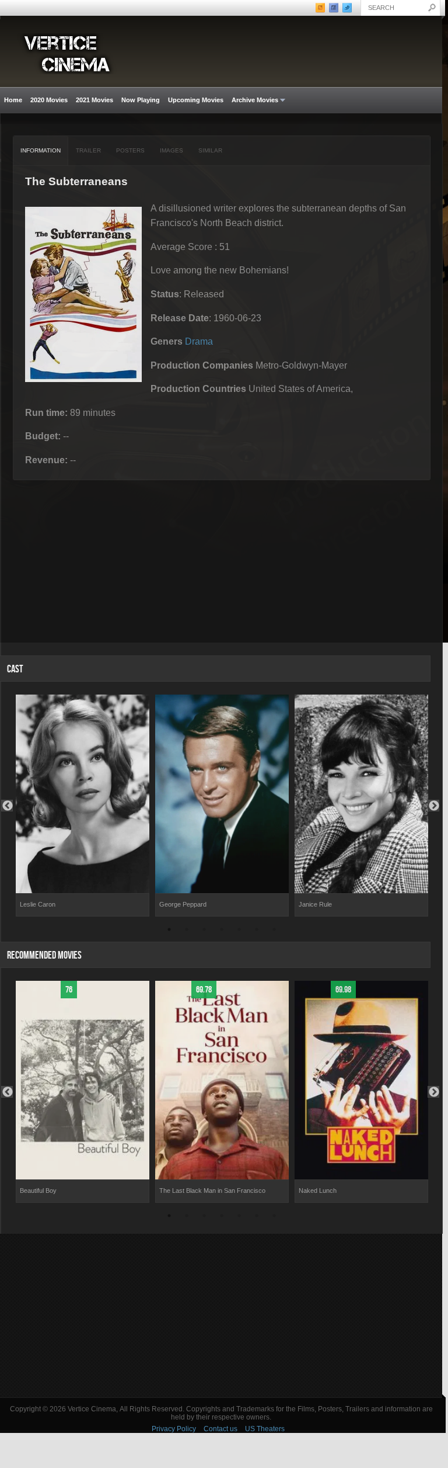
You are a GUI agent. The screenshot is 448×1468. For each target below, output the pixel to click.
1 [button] (169, 931)
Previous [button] (7, 805)
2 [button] (186, 931)
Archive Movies (253, 100)
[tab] (40, 150)
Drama (199, 341)
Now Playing (140, 99)
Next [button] (433, 805)
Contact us (220, 1429)
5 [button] (239, 931)
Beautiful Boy (38, 1190)
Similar (210, 150)
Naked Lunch (318, 1190)
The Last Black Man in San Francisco (212, 1190)
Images (171, 150)
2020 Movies (49, 99)
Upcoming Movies (195, 99)
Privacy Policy (174, 1429)
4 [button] (222, 931)
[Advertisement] (221, 1315)
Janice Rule (315, 904)
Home (13, 99)
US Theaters (265, 1429)
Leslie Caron (37, 904)
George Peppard (182, 904)
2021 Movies (94, 99)
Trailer (88, 150)
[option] (82, 805)
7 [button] (274, 931)
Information (40, 150)
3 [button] (204, 931)
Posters (130, 150)
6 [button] (256, 931)
